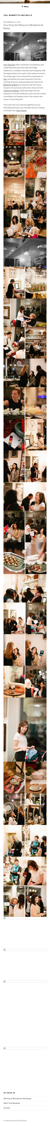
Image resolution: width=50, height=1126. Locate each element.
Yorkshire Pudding (10, 91)
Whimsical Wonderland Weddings (17, 1099)
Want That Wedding (11, 1103)
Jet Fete (6, 1108)
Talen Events (21, 111)
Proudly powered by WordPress (15, 1120)
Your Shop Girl (9, 65)
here (5, 79)
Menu (26, 7)
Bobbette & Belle (10, 85)
